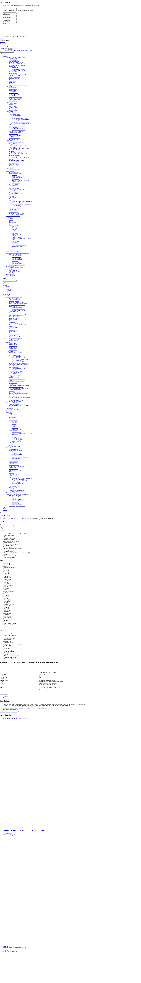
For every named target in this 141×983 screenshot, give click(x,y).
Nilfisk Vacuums (13, 66)
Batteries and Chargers (11, 266)
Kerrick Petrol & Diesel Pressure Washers (21, 122)
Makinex (7, 598)
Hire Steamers (15, 261)
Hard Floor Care (15, 242)
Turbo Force (7, 619)
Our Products (6, 295)
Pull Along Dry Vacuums (14, 60)
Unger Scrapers (15, 179)
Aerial (6, 580)
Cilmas (6, 588)
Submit (2, 39)
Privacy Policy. (22, 36)
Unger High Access (16, 176)
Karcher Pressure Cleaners (15, 132)
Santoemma (8, 579)
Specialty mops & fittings (17, 206)
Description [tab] (5, 696)
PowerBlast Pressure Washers (16, 131)
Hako (6, 589)
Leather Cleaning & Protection (19, 245)
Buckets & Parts (12, 190)
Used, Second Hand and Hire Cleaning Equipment (17, 253)
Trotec (6, 583)
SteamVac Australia (9, 591)
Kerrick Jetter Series (16, 120)
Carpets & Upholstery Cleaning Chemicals (22, 238)
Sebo (6, 626)
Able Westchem (8, 585)
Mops (10, 200)
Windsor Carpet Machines (15, 161)
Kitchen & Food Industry (17, 243)
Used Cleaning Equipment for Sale (17, 265)
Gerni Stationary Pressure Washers (17, 139)
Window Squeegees (16, 181)
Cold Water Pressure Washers (18, 128)
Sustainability (9, 290)
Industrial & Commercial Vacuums (14, 297)
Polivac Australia (9, 604)
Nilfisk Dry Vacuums (17, 67)
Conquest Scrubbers (13, 93)
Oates (7, 608)
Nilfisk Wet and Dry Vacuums (19, 70)
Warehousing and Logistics (11, 655)
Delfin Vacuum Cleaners (10, 623)
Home (1, 518)
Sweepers (8, 102)
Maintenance (15, 233)
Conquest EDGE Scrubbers (15, 98)
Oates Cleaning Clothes (17, 214)
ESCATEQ (7, 564)
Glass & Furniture (16, 241)
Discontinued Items (10, 557)
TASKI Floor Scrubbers (14, 99)
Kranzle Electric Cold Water (15, 135)
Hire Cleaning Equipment (15, 254)
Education (7, 641)
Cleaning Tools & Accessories (16, 193)
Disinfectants (15, 239)
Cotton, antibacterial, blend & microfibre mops (22, 201)
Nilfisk (7, 597)
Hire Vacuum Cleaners (17, 263)
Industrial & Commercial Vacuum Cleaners (16, 57)
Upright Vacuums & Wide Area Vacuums (18, 64)
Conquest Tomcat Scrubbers (15, 97)
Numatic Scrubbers (13, 101)
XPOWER (7, 576)
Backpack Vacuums (13, 58)
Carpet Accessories (13, 184)
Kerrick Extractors (13, 156)
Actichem (11, 220)
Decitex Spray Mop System (18, 202)
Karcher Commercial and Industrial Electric (19, 123)
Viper (6, 594)
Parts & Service (6, 293)
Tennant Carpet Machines (15, 149)
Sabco (6, 573)
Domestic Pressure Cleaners (15, 112)
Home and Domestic (10, 492)
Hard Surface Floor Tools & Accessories (18, 153)
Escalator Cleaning (10, 275)
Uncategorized (8, 554)
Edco (6, 572)
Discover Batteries (13, 270)
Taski (6, 592)
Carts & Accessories (13, 192)
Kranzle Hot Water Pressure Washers (17, 126)
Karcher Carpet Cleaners (14, 155)
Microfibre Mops (16, 205)
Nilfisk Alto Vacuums (14, 78)
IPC (6, 602)
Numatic (7, 605)
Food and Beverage (9, 642)
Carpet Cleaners (9, 140)
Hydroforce (7, 617)
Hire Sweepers (15, 262)
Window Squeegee (13, 212)
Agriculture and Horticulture (11, 633)
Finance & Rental (7, 291)
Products (5, 56)
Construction (8, 639)
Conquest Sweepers (13, 107)
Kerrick (7, 614)
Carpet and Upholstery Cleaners (16, 142)
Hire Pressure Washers (17, 259)
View (9, 833)
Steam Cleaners (9, 168)
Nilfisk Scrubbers (13, 90)
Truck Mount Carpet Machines (16, 147)
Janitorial (14, 229)
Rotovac (11, 159)
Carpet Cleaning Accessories (15, 152)
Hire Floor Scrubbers (17, 258)
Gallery (7, 286)
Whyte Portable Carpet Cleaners (16, 160)
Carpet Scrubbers (13, 143)
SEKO (6, 575)
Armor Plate (11, 247)
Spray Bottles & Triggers (14, 209)
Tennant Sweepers (13, 103)
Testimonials (9, 287)
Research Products (13, 235)
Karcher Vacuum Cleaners (15, 77)
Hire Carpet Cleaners (17, 255)
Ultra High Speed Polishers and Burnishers (19, 165)
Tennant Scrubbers (13, 89)
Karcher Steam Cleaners (14, 169)
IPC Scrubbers (12, 91)
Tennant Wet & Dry (13, 71)
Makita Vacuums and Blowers (16, 75)
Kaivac (6, 570)
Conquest (7, 620)
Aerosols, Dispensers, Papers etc (16, 189)
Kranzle (7, 610)
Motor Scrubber (8, 625)
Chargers (11, 269)
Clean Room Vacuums (14, 83)
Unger (6, 586)
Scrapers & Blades (13, 185)
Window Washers (16, 183)
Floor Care (14, 226)
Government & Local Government (13, 644)
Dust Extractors (12, 82)
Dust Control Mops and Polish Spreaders (21, 204)
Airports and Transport (10, 635)
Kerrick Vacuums (13, 73)
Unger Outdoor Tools (17, 177)
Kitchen (13, 230)
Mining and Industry (10, 651)
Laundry (14, 231)
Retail (6, 653)
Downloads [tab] (5, 697)
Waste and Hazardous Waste (11, 657)
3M (9, 224)
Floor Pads (14, 175)
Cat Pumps (11, 136)
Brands (4, 278)
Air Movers (11, 151)
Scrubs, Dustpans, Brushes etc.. (16, 208)
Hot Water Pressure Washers (18, 130)
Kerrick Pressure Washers (15, 115)
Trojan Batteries (12, 272)
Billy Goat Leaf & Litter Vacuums (17, 65)
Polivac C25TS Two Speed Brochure (8, 712)
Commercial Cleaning (10, 638)
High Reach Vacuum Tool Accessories (18, 85)
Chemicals (8, 217)
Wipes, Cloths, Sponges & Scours (16, 213)
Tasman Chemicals (13, 225)
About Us (5, 285)
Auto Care (11, 187)
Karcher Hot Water (13, 134)
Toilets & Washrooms (17, 246)
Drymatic (7, 582)
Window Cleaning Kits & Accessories (20, 180)
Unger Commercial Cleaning (15, 173)
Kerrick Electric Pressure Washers (19, 118)
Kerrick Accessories (16, 116)
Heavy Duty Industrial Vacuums (16, 62)
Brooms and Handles (14, 188)
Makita (7, 601)
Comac (7, 627)
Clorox (10, 250)
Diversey (11, 221)
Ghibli (6, 611)
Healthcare (7, 645)
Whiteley (11, 249)
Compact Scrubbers (13, 87)
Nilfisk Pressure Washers (14, 138)
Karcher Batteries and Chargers (16, 267)
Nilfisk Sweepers (13, 105)
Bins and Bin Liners (13, 172)
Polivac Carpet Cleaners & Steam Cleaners (19, 146)
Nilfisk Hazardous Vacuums (18, 69)
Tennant (7, 563)
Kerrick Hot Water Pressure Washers (20, 119)
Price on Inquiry (3, 694)
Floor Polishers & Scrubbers (12, 163)
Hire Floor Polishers (16, 257)
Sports (6, 654)
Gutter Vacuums (12, 81)
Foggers (11, 218)
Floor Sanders (12, 167)
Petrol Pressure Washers (14, 114)
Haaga (6, 569)
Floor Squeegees (13, 197)
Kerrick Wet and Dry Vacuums (19, 74)
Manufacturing (8, 650)
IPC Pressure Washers (14, 127)
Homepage (5, 283)
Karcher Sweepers (13, 108)
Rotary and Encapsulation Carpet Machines (19, 148)
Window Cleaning (13, 210)
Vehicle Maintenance (16, 234)
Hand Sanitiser (12, 222)
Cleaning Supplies (10, 171)
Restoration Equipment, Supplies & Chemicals (19, 157)
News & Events (9, 289)
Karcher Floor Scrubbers (14, 94)
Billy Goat (7, 616)
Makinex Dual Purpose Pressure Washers (18, 124)
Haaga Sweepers (13, 110)
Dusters (10, 194)
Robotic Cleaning (10, 274)
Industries (5, 276)
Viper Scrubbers (12, 95)
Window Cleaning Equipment (13, 216)
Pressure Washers (10, 111)
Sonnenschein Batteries (14, 271)
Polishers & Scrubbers (14, 164)
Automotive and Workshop (11, 636)
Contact (5, 510)
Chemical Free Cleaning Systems (13, 251)
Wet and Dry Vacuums (14, 61)
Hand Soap (14, 228)
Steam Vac (11, 144)
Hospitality (7, 648)
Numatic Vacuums (13, 79)
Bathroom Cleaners (16, 237)
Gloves (10, 198)
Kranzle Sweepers (13, 106)
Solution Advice (6, 294)
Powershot (7, 613)
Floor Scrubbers (9, 86)
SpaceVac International (10, 567)
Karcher (7, 600)
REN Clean (7, 577)
